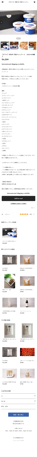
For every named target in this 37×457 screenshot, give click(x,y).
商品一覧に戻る (18, 415)
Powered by (16, 440)
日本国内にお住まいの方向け (18, 203)
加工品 (3, 401)
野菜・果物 (4, 406)
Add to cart (18, 198)
